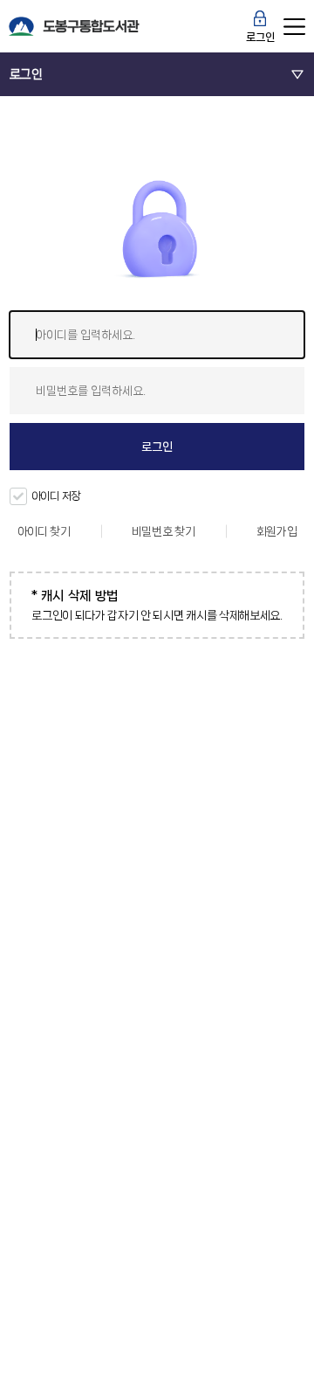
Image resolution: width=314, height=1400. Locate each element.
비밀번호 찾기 (163, 531)
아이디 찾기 (44, 531)
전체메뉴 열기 (295, 26)
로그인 (260, 37)
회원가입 (276, 531)
